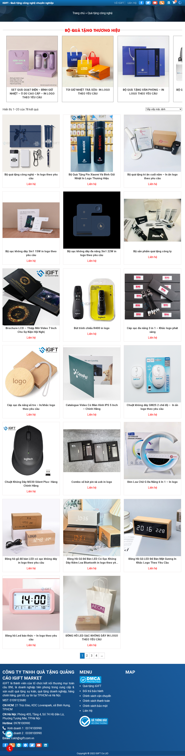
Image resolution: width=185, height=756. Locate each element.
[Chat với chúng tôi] (9, 734)
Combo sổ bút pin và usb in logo (91, 482)
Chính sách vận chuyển (97, 696)
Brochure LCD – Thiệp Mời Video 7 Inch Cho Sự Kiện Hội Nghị (31, 330)
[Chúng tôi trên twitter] (148, 3)
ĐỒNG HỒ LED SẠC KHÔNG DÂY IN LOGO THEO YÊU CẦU (92, 637)
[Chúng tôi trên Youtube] (155, 3)
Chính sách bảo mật (95, 706)
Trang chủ (79, 13)
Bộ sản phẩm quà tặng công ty (152, 251)
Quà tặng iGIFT (92, 686)
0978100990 (22, 723)
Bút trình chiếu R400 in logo (91, 328)
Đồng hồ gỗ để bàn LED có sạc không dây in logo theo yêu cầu (31, 560)
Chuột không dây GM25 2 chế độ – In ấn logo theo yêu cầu (152, 407)
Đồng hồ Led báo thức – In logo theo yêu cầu (31, 637)
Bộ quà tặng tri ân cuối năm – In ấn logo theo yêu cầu (152, 176)
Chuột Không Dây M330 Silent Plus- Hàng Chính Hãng (31, 483)
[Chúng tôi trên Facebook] (141, 3)
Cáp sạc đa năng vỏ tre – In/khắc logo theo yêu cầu (31, 407)
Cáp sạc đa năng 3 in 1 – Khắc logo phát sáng (152, 330)
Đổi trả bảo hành (93, 691)
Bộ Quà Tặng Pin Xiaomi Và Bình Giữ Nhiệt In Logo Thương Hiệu (92, 176)
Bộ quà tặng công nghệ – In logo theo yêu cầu (31, 176)
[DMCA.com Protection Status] (99, 679)
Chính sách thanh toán (96, 701)
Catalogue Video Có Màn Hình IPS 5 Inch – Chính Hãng (92, 407)
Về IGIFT (119, 2)
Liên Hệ (132, 2)
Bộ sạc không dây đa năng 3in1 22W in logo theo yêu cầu (91, 253)
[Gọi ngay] (161, 3)
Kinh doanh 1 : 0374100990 (24, 728)
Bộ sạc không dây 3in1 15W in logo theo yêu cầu (31, 253)
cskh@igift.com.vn (22, 738)
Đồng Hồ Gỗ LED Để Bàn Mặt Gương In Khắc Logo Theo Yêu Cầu (152, 560)
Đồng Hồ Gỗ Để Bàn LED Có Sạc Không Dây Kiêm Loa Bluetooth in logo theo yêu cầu (92, 561)
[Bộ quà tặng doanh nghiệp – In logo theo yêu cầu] (124, 61)
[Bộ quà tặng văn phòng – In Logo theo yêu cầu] (68, 61)
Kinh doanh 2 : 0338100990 (24, 733)
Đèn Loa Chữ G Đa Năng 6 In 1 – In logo (152, 482)
